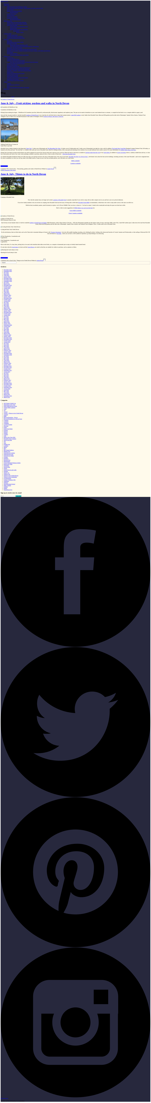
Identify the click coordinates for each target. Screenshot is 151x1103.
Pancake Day (7, 460)
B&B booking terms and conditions (19, 29)
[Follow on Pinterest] (75, 946)
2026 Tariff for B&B (12, 25)
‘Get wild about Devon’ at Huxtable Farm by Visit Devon (24, 46)
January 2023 (7, 296)
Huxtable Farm (4, 1)
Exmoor (6, 430)
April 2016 (6, 393)
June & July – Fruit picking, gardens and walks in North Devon (35, 103)
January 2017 (7, 381)
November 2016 (8, 384)
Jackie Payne (50, 168)
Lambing (6, 446)
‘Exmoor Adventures (56, 232)
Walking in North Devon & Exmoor (16, 60)
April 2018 (6, 360)
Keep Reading (4, 166)
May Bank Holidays (9, 450)
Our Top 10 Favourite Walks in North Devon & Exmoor (24, 62)
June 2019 (6, 345)
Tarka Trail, (29, 148)
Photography (7, 461)
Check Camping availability (75, 213)
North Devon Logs (8, 454)
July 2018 (6, 356)
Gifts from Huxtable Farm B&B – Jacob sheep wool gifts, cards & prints (25, 8)
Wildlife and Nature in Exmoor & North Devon (18, 67)
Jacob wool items (121, 152)
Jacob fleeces (31, 247)
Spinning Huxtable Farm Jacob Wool (19, 55)
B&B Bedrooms (8, 21)
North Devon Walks (9, 455)
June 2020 (6, 329)
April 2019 (6, 347)
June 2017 (6, 374)
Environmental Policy (15, 19)
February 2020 (7, 335)
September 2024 (8, 281)
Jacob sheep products (12, 53)
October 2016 (7, 386)
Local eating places (11, 14)
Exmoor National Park (12, 74)
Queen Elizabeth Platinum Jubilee (12, 463)
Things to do (7, 474)
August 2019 (7, 342)
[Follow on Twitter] (75, 796)
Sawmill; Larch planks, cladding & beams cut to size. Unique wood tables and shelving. (28, 50)
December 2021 (8, 312)
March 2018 (7, 362)
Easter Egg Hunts (8, 429)
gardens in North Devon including (38, 222)
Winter (5, 488)
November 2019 (8, 339)
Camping (6, 420)
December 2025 (8, 269)
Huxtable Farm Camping (10, 438)
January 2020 (7, 336)
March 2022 (7, 308)
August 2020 (7, 326)
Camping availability (75, 163)
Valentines (6, 481)
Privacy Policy (20, 32)
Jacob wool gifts (8, 440)
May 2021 (6, 319)
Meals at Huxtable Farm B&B (14, 11)
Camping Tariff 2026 (12, 35)
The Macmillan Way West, (54, 148)
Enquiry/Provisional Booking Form (19, 26)
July (5, 441)
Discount (6, 426)
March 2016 (7, 394)
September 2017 (8, 370)
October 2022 (7, 299)
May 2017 (6, 376)
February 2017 (7, 380)
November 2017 (8, 367)
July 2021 (6, 316)
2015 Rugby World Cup (10, 403)
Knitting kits (7, 444)
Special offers (13, 28)
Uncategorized (7, 478)
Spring (5, 468)
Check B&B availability (75, 210)
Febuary (6, 431)
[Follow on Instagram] (75, 1097)
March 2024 (7, 284)
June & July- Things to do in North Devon (23, 174)
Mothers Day (7, 451)
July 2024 (6, 282)
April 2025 (6, 275)
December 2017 (8, 366)
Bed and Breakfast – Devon (11, 417)
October (6, 457)
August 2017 (7, 371)
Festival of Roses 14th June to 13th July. (53, 116)
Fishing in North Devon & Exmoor (15, 73)
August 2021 (7, 315)
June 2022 (6, 303)
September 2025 (8, 271)
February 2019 (7, 350)
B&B (5, 416)
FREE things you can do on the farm (83, 208)
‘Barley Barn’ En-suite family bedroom (16, 22)
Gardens (6, 434)
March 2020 (7, 333)
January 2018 (7, 364)
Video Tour (6, 5)
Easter (5, 427)
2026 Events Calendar (12, 76)
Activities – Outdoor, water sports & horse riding (19, 70)
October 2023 (7, 286)
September (6, 465)
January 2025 (7, 277)
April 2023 (6, 292)
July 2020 (6, 328)
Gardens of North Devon (13, 59)
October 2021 (7, 313)
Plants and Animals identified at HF (19, 45)
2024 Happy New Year (9, 404)
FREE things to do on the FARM (15, 42)
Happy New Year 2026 (9, 437)
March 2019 (7, 349)
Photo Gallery (10, 9)
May (5, 448)
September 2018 (8, 354)
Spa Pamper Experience (13, 79)
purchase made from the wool (92, 152)
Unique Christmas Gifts (9, 480)
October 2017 (7, 369)
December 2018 (8, 353)
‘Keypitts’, (59, 233)
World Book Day (8, 489)
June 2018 (6, 357)
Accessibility (16, 31)
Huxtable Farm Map (12, 43)
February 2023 (7, 295)
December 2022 (8, 298)
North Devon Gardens (9, 453)
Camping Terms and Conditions (15, 36)
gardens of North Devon (32, 115)
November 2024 (8, 279)
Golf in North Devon (12, 65)
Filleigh (6, 433)
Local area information (12, 18)
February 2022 (7, 309)
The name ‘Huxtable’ (12, 16)
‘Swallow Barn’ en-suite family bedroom (17, 23)
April (5, 409)
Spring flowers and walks (10, 470)
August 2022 (7, 301)
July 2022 (6, 302)
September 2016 (8, 387)
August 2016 (7, 388)
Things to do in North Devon (11, 475)
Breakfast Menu (14, 12)
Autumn (6, 414)
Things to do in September (10, 477)
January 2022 (7, 311)
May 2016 (6, 391)
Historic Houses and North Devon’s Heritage (18, 69)
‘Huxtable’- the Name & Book (14, 48)
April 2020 (6, 332)
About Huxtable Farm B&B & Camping (17, 6)
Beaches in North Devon (13, 66)
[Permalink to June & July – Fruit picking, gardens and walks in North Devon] (7, 99)
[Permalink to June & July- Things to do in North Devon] (8, 170)
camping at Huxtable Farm (59, 200)
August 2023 (7, 288)
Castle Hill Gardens (75, 115)
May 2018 (6, 359)
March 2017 (7, 379)
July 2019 (6, 343)
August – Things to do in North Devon (13, 413)
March (5, 447)
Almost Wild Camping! (9, 407)
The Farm (6, 39)
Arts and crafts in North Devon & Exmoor (17, 77)
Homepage (6, 4)
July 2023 (6, 289)
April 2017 (6, 377)
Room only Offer (8, 464)
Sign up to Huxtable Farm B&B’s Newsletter (18, 87)
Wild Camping (7, 485)
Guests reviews (10, 15)
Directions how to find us (13, 84)
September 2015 (8, 396)
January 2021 (7, 323)
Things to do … (8, 56)
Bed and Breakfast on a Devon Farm (13, 419)
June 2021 (6, 318)
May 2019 (6, 346)
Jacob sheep (10, 52)
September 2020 (8, 325)
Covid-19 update (8, 424)
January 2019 (7, 352)
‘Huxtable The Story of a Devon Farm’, (78, 156)
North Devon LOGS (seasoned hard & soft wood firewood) (22, 49)
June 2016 (6, 390)
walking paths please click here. (128, 150)
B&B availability (75, 160)
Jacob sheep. (107, 152)
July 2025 (6, 272)
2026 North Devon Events (10, 406)
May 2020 (6, 330)
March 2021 (7, 322)
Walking (6, 482)
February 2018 (7, 363)
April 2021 (6, 320)
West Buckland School (9, 484)
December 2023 (8, 285)
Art (4, 410)
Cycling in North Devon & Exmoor (16, 63)
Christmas (6, 423)
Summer (6, 471)
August (5, 412)
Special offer (7, 467)
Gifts (5, 436)
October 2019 (7, 340)
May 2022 (6, 305)
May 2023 (6, 291)
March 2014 (7, 397)
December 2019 (8, 337)
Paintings (6, 458)
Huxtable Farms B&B (83, 202)
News (8, 86)
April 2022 (6, 306)
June (12, 96)
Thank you (6, 472)
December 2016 (8, 383)
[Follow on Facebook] (75, 646)
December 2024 (8, 278)
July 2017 (6, 373)
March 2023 (7, 294)
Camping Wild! (7, 33)
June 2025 (6, 274)
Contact (6, 82)
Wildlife (6, 487)
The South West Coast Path (119, 148)
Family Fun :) (10, 72)
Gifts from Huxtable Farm (68, 154)
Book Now (6, 89)
